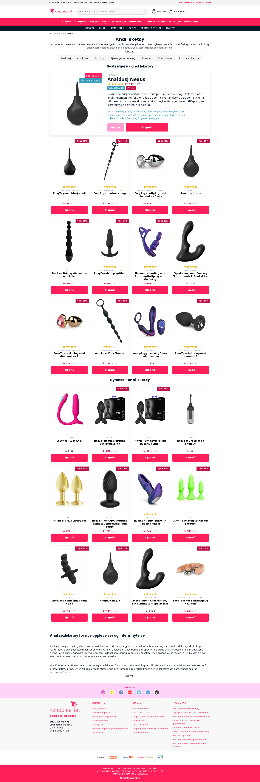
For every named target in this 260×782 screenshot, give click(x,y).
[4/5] (69, 594)
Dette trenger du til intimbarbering (190, 731)
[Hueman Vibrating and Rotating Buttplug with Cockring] (150, 219)
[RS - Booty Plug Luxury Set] (69, 467)
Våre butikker (203, 2)
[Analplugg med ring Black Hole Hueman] (150, 299)
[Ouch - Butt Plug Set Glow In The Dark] (190, 467)
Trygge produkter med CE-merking (150, 728)
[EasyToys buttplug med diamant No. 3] (69, 299)
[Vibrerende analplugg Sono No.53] (69, 547)
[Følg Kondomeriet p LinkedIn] (148, 694)
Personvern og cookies (104, 716)
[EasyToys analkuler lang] (109, 139)
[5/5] (69, 187)
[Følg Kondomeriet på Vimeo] (139, 694)
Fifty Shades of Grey (110, 350)
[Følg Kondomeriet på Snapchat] (112, 694)
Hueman (150, 270)
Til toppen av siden (130, 778)
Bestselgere (117, 28)
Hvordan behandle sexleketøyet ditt (191, 716)
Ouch (190, 518)
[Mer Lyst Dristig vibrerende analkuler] (69, 219)
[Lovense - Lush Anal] (69, 387)
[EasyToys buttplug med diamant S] (190, 299)
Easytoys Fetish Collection (190, 598)
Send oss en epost (63, 716)
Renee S (69, 518)
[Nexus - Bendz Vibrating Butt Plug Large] (109, 387)
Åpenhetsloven (100, 720)
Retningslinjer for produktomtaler (110, 728)
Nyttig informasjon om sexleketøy (190, 712)
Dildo (102, 28)
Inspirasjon (98, 732)
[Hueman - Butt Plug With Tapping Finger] (150, 467)
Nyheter (170, 28)
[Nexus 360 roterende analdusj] (190, 387)
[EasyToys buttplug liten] (109, 219)
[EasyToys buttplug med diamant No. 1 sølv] (150, 139)
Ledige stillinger (140, 732)
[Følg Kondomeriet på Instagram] (103, 694)
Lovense (69, 438)
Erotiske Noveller (151, 28)
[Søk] (144, 11)
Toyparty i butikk (141, 724)
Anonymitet (108, 2)
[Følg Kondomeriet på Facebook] (121, 694)
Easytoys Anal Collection (69, 190)
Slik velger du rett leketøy (185, 708)
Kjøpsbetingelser (101, 712)
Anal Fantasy (191, 270)
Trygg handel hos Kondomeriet (148, 716)
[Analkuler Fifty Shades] (109, 299)
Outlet (132, 28)
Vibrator (89, 28)
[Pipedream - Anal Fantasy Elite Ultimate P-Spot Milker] (190, 219)
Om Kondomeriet (141, 708)
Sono (69, 598)
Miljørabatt (138, 720)
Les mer (116, 127)
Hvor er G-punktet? (182, 735)
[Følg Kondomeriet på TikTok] (156, 694)
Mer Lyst (69, 270)
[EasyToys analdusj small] (69, 139)
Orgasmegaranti (140, 712)
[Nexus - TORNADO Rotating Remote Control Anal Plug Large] (109, 467)
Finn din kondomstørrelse (185, 727)
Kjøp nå (147, 127)
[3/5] (110, 347)
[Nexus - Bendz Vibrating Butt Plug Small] (150, 387)
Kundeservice (186, 2)
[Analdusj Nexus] (76, 73)
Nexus (190, 190)
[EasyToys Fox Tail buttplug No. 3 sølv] (190, 547)
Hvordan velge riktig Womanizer (189, 739)
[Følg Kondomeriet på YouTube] (130, 694)
